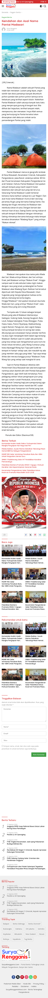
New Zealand (31, 934)
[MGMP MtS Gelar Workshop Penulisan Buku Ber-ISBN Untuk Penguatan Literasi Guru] (12, 574)
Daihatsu (18, 929)
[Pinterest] (22, 977)
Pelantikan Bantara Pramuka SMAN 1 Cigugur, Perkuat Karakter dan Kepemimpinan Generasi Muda (23, 466)
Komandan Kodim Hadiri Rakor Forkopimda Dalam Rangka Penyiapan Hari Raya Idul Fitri (22, 444)
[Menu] (3, 6)
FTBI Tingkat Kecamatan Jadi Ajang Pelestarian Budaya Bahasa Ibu (25, 843)
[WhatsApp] (31, 977)
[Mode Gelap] (41, 6)
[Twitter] (18, 977)
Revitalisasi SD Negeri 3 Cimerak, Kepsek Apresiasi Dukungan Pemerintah (26, 851)
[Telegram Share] (40, 535)
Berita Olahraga (19, 924)
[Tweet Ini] (30, 535)
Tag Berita (28, 939)
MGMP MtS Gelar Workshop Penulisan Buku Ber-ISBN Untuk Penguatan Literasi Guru (22, 455)
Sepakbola (17, 939)
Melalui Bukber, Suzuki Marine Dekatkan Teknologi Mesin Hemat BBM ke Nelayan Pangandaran (23, 450)
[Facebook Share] (26, 535)
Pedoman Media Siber (12, 984)
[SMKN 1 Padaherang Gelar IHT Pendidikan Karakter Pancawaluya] (35, 574)
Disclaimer (25, 986)
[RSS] (35, 977)
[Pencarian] (45, 6)
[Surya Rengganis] (10, 6)
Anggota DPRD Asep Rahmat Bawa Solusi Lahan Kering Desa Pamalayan (26, 827)
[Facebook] (13, 977)
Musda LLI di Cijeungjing (16, 835)
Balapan (6, 924)
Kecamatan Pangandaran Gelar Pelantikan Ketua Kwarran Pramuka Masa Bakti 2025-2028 (21, 471)
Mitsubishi (18, 934)
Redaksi (15, 986)
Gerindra (41, 929)
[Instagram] (26, 977)
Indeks (33, 986)
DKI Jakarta (30, 929)
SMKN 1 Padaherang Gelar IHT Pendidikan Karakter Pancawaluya (21, 461)
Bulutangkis (7, 929)
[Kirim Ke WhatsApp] (44, 535)
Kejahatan (7, 934)
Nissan (41, 934)
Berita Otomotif (34, 924)
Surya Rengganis (12, 29)
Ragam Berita (7, 17)
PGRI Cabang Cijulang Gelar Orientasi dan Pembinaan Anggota (23, 859)
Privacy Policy (38, 984)
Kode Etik (27, 984)
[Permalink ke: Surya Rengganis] (3, 29)
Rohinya (6, 939)
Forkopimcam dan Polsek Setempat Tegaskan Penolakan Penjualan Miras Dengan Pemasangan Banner (26, 867)
